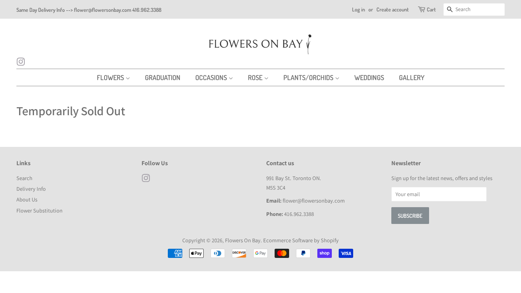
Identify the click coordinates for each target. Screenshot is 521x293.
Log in (358, 9)
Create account (392, 9)
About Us (26, 199)
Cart (431, 9)
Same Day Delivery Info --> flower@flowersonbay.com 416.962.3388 (88, 9)
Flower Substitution (39, 210)
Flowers (111, 77)
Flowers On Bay (242, 240)
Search (24, 178)
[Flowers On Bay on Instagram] (20, 63)
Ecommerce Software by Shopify (301, 240)
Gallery (412, 77)
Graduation (162, 77)
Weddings (369, 77)
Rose (256, 77)
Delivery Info (31, 188)
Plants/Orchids (309, 77)
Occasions (211, 77)
